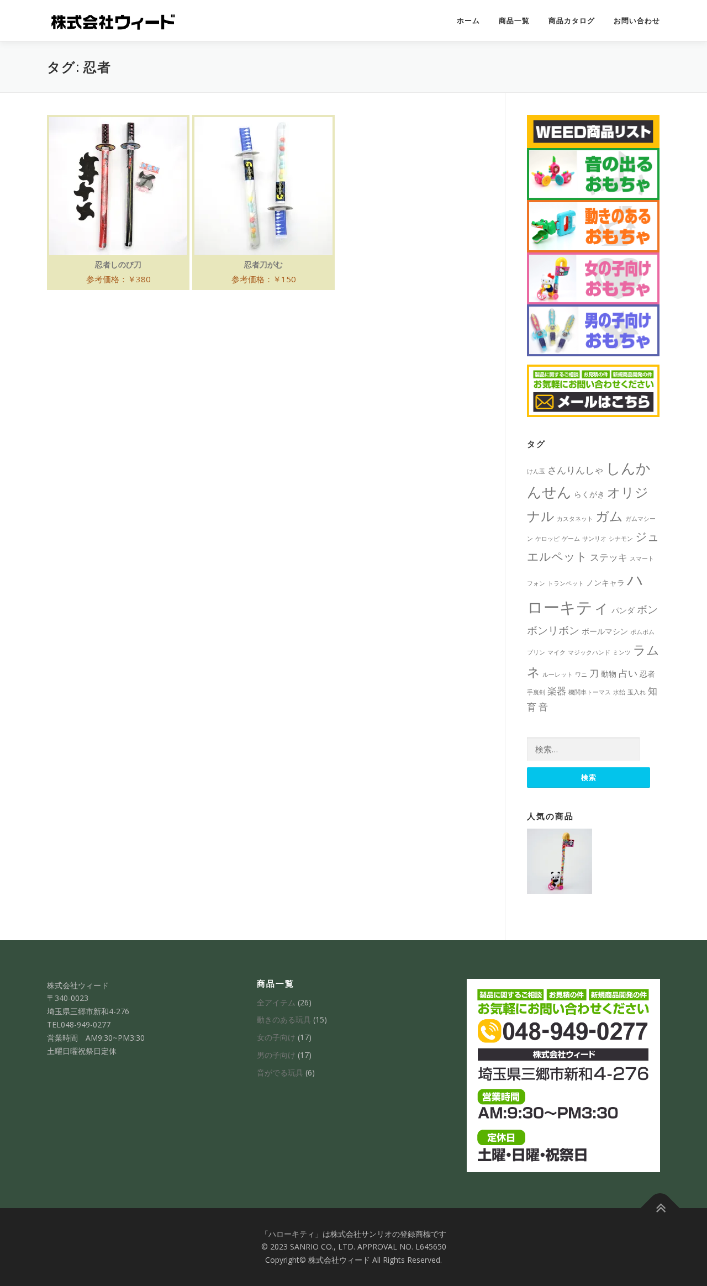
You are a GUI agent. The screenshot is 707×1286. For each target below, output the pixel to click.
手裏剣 (536, 692)
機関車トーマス (589, 692)
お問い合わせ (637, 21)
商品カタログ (571, 21)
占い (628, 673)
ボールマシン (605, 631)
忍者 (647, 673)
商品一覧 (514, 21)
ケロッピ (547, 538)
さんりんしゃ (575, 469)
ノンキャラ (605, 582)
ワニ (581, 674)
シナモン (621, 538)
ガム (609, 516)
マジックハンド (589, 652)
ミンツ (622, 652)
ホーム (468, 21)
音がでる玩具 (280, 1072)
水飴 (619, 692)
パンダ (623, 610)
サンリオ (594, 538)
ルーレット (557, 674)
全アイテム (276, 1002)
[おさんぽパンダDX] (559, 861)
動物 (608, 673)
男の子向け (276, 1055)
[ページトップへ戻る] (660, 1207)
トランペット (565, 583)
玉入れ (636, 692)
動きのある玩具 (284, 1019)
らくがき (589, 494)
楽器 (556, 690)
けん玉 (536, 471)
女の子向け (276, 1037)
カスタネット (575, 519)
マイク (556, 652)
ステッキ (608, 557)
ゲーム (571, 538)
